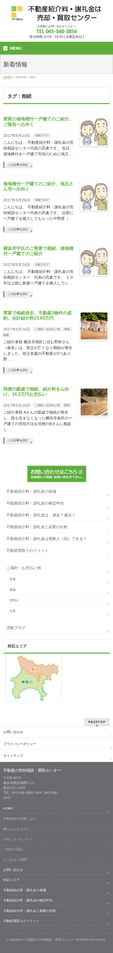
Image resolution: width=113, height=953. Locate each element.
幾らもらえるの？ (16, 829)
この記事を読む (18, 164)
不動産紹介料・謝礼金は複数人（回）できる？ (46, 538)
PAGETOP (97, 722)
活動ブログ (42, 135)
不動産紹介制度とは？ (19, 819)
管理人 (14, 600)
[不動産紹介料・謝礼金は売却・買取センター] (56, 15)
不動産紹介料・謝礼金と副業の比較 (37, 527)
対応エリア (11, 880)
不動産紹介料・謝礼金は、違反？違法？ (40, 515)
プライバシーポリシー (19, 744)
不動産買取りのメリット (27, 550)
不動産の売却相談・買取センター (50, 939)
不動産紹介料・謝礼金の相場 (31, 491)
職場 (67, 405)
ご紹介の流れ (13, 849)
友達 (13, 579)
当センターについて (18, 839)
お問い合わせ (13, 732)
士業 (13, 611)
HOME (8, 808)
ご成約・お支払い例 (47, 329)
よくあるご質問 (14, 859)
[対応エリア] (34, 702)
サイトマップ (13, 756)
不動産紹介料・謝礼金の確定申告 (35, 503)
